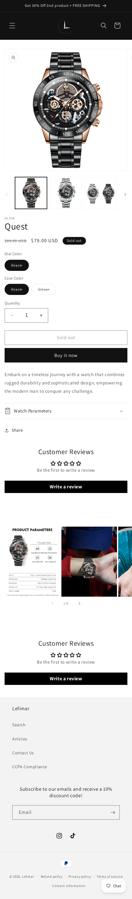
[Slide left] (7, 194)
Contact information (68, 886)
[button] (12, 25)
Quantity (12, 303)
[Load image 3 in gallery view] (101, 193)
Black (20, 266)
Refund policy (52, 876)
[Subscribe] (112, 812)
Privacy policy (79, 876)
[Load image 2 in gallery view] (66, 193)
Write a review (66, 486)
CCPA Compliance (29, 766)
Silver (47, 290)
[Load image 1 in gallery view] (31, 193)
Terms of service (109, 876)
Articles (19, 739)
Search (19, 724)
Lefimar (28, 876)
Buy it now (66, 355)
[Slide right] (125, 194)
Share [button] (17, 430)
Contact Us (23, 753)
